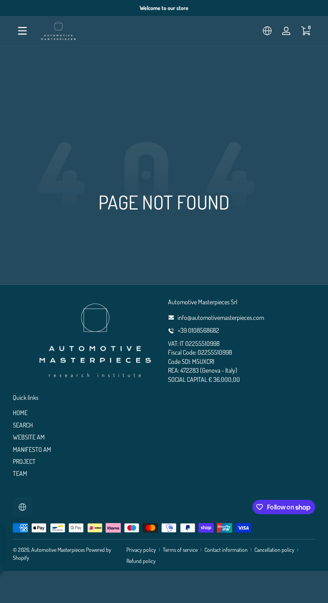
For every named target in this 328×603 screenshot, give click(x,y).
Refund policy (141, 560)
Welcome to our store (164, 7)
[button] (267, 31)
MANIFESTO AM (32, 449)
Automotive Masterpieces (58, 549)
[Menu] (22, 30)
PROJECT (24, 461)
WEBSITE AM (29, 437)
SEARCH (23, 425)
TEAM (20, 473)
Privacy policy (141, 549)
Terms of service (180, 549)
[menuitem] (86, 412)
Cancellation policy (274, 549)
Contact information (226, 549)
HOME (20, 413)
